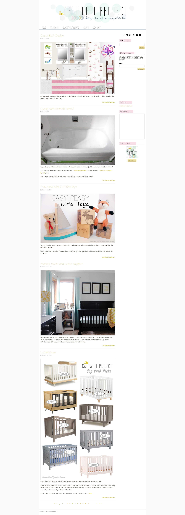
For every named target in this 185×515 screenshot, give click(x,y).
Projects (54, 28)
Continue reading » (108, 102)
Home (44, 28)
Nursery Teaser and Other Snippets (61, 263)
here (90, 493)
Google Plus (130, 35)
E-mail (121, 63)
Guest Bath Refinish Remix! (57, 108)
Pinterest (134, 35)
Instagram (137, 35)
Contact (97, 28)
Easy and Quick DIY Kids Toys (58, 187)
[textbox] (132, 44)
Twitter (127, 35)
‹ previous (61, 504)
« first (55, 504)
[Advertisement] (131, 86)
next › (95, 504)
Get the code (132, 160)
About (86, 28)
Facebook (124, 35)
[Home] (92, 19)
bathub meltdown (80, 170)
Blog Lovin (140, 35)
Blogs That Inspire (71, 28)
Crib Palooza (48, 352)
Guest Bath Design (52, 35)
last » (101, 504)
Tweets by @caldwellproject (125, 106)
